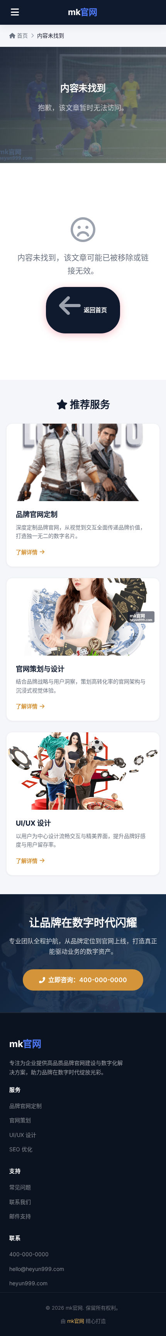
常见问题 (20, 1187)
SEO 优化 (20, 1149)
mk (82, 12)
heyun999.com (28, 1283)
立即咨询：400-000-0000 (87, 980)
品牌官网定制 (25, 1105)
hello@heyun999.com (36, 1269)
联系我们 (20, 1202)
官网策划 (20, 1120)
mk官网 (75, 1321)
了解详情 (26, 552)
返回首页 (95, 310)
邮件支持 (20, 1216)
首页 (21, 35)
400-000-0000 (29, 1254)
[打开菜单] (15, 12)
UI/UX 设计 (22, 1135)
